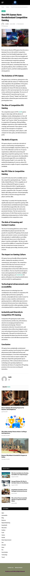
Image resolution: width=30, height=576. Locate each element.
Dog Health (4, 525)
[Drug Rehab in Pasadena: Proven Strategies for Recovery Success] (6, 492)
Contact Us (10, 567)
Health (3, 537)
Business (4, 520)
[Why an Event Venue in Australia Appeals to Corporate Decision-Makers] (6, 500)
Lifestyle (4, 545)
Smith (7, 23)
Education (4, 527)
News (3, 547)
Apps (3, 513)
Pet (2, 549)
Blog (3, 517)
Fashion (3, 530)
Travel (3, 557)
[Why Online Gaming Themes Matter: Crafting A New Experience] (15, 422)
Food (3, 532)
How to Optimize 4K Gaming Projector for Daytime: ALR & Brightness (13, 408)
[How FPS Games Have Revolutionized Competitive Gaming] (15, 38)
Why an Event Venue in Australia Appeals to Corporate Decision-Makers (19, 499)
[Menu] (3, 2)
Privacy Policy (18, 567)
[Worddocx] (15, 2)
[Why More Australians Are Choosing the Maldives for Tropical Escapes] (6, 475)
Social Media (5, 552)
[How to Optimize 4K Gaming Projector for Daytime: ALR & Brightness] (15, 398)
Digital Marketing (6, 522)
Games (3, 11)
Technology (4, 554)
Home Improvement (6, 540)
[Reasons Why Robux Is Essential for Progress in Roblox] (15, 445)
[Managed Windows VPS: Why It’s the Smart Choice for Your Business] (6, 483)
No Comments (21, 23)
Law (2, 542)
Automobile (4, 515)
